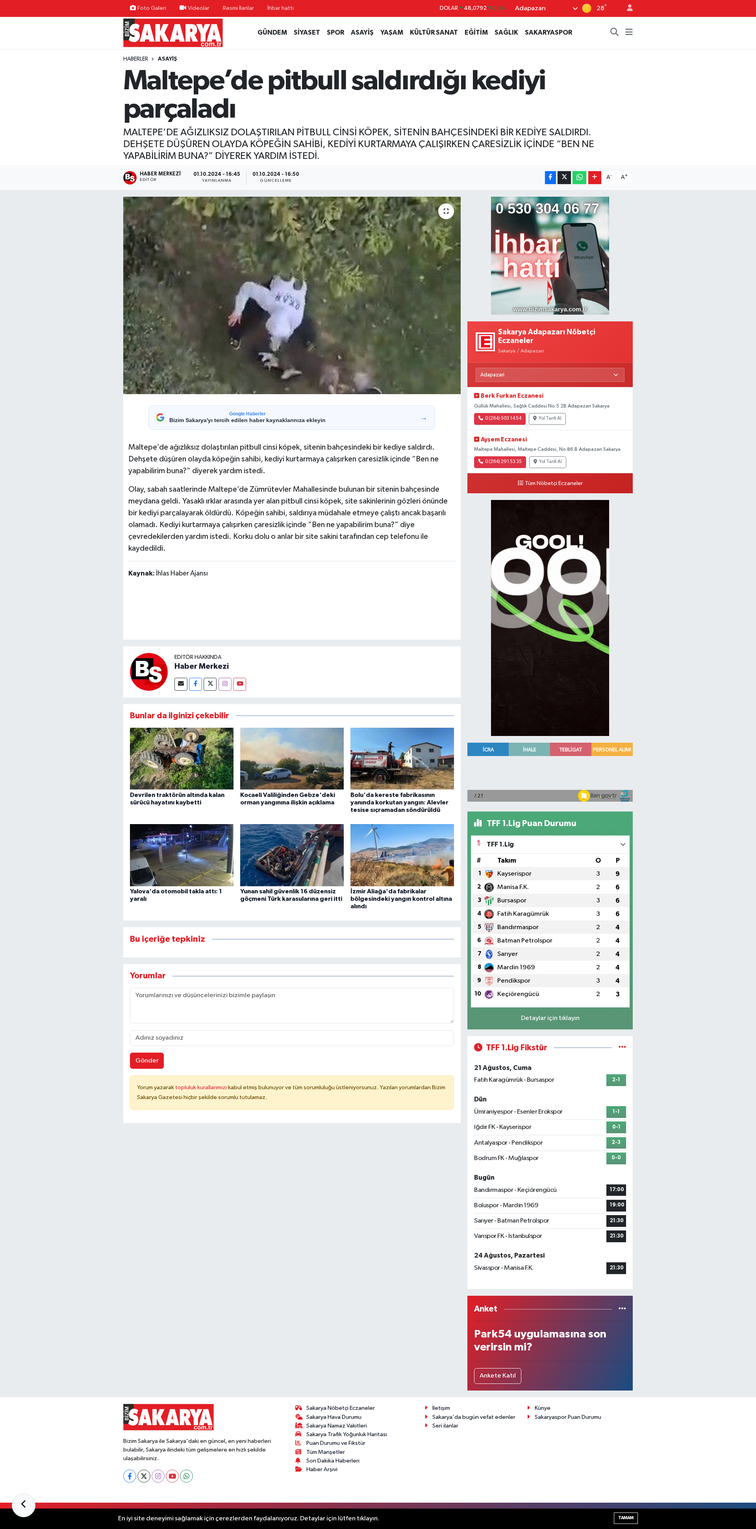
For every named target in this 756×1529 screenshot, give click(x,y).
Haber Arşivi (321, 1469)
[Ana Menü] (629, 33)
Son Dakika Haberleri (332, 1461)
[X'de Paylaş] (564, 177)
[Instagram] (225, 684)
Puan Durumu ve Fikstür (335, 1443)
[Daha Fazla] (594, 177)
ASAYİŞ (362, 32)
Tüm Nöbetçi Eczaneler (554, 483)
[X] (143, 1476)
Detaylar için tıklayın (550, 1018)
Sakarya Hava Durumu (333, 1417)
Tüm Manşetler (325, 1452)
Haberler (135, 59)
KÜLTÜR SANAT (434, 32)
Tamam (626, 1518)
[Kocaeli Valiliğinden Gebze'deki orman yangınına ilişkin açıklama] (292, 758)
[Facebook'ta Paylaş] (550, 177)
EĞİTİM (476, 32)
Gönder (147, 1060)
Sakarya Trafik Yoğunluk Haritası (346, 1434)
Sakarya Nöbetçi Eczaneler (340, 1408)
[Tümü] (622, 1309)
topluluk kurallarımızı (201, 1087)
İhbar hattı (280, 8)
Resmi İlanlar (238, 8)
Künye (542, 1408)
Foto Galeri (151, 8)
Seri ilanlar (445, 1426)
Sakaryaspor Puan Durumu (568, 1417)
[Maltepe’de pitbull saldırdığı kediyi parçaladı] (292, 295)
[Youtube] (239, 684)
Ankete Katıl (498, 1375)
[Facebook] (195, 684)
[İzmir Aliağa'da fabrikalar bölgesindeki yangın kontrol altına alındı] (402, 855)
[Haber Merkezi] (149, 671)
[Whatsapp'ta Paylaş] (579, 177)
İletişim (441, 1408)
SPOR (335, 32)
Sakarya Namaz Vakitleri (336, 1426)
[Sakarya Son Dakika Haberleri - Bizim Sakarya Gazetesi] (173, 32)
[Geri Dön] (23, 1505)
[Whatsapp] (186, 1476)
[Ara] (614, 33)
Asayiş (167, 59)
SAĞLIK (506, 32)
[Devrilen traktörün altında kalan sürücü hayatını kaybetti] (181, 758)
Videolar (198, 8)
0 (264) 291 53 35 (503, 461)
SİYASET (307, 32)
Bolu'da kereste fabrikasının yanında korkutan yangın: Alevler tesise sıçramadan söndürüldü (399, 802)
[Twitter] (210, 684)
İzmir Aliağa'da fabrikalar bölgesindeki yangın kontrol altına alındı (401, 898)
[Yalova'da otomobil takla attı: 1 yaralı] (181, 855)
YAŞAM (391, 32)
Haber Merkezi (201, 666)
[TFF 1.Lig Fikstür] (622, 1047)
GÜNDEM (272, 32)
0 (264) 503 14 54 (503, 418)
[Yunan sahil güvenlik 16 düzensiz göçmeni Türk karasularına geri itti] (292, 855)
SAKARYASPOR (548, 32)
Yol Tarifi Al (550, 418)
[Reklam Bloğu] (550, 255)
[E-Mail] (180, 684)
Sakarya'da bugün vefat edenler (473, 1417)
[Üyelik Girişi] (626, 8)
